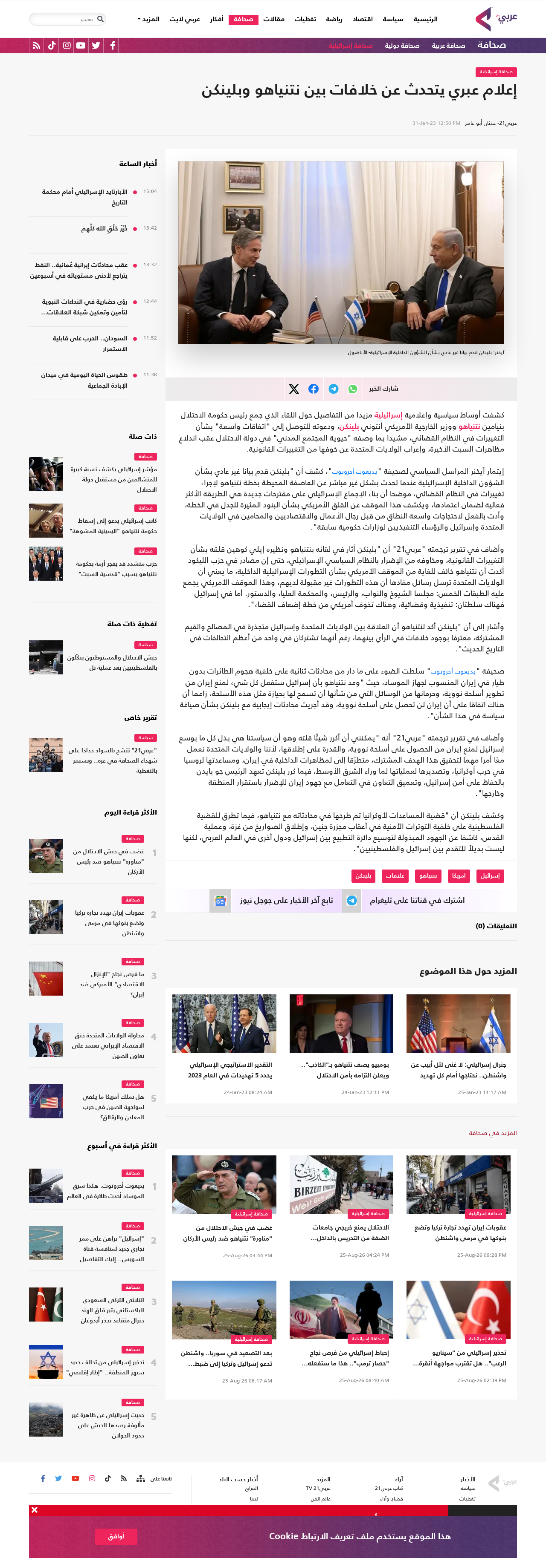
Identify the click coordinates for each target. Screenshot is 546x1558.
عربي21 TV (318, 1488)
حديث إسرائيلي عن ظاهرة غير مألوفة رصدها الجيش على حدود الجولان (108, 1426)
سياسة (393, 19)
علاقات (395, 876)
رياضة (334, 19)
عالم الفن (321, 1499)
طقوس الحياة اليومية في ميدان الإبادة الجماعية (84, 380)
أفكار (217, 19)
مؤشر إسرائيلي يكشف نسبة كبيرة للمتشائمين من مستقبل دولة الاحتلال (114, 480)
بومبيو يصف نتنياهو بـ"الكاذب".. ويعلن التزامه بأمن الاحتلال (345, 1070)
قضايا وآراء (391, 1499)
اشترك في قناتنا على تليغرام (417, 900)
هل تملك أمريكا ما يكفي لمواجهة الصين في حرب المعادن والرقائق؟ (113, 1107)
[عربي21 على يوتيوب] (80, 45)
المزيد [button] (150, 19)
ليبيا (254, 1499)
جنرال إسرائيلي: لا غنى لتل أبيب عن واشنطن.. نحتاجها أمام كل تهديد (458, 1070)
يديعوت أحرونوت (355, 471)
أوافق (116, 1536)
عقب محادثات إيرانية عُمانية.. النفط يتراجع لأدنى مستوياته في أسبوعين (79, 270)
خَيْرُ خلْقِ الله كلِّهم (104, 228)
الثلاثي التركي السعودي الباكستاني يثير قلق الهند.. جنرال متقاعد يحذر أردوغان (110, 1311)
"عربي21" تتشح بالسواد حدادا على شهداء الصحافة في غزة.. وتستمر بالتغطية (113, 761)
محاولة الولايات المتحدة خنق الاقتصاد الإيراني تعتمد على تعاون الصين (108, 1046)
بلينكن (349, 427)
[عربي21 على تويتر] (96, 45)
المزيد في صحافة (493, 1133)
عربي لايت (185, 19)
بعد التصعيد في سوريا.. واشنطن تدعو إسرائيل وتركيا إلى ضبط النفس (226, 1359)
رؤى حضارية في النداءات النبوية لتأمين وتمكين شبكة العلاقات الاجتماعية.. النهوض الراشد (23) (84, 308)
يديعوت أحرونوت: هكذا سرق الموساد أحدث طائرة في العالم (105, 1191)
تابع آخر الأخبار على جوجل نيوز (286, 900)
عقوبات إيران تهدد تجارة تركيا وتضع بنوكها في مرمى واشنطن (460, 1232)
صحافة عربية (448, 46)
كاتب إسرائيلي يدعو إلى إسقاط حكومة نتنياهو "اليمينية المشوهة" (113, 526)
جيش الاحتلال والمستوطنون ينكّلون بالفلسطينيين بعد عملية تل (112, 663)
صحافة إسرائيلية (351, 46)
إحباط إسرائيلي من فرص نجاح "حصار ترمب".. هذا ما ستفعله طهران (348, 1359)
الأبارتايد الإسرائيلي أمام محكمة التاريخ (85, 197)
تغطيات (305, 19)
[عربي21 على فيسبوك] (112, 45)
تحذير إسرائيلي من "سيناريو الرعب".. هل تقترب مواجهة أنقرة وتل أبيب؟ (462, 1359)
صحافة (243, 19)
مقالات (274, 19)
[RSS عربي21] (36, 45)
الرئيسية (423, 19)
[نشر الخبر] (294, 389)
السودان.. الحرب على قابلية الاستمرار (90, 343)
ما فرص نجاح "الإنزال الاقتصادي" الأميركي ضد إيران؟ (112, 985)
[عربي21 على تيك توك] (51, 45)
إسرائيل (490, 876)
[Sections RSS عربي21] (140, 1478)
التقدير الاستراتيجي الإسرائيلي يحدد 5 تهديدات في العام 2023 (230, 1070)
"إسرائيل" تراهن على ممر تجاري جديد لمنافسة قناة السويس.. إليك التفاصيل (111, 1249)
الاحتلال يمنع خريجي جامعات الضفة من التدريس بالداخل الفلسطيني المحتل (351, 1234)
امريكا (459, 876)
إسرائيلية (389, 415)
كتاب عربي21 (389, 1488)
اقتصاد (363, 19)
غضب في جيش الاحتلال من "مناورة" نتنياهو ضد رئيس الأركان (227, 1233)
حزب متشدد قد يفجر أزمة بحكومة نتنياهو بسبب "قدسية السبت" (116, 569)
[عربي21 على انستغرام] (66, 45)
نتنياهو (469, 427)
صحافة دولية (402, 46)
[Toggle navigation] (100, 19)
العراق (251, 1488)
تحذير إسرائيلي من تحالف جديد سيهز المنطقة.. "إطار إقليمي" (105, 1368)
